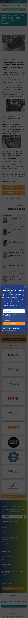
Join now (14, 323)
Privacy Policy (7, 320)
